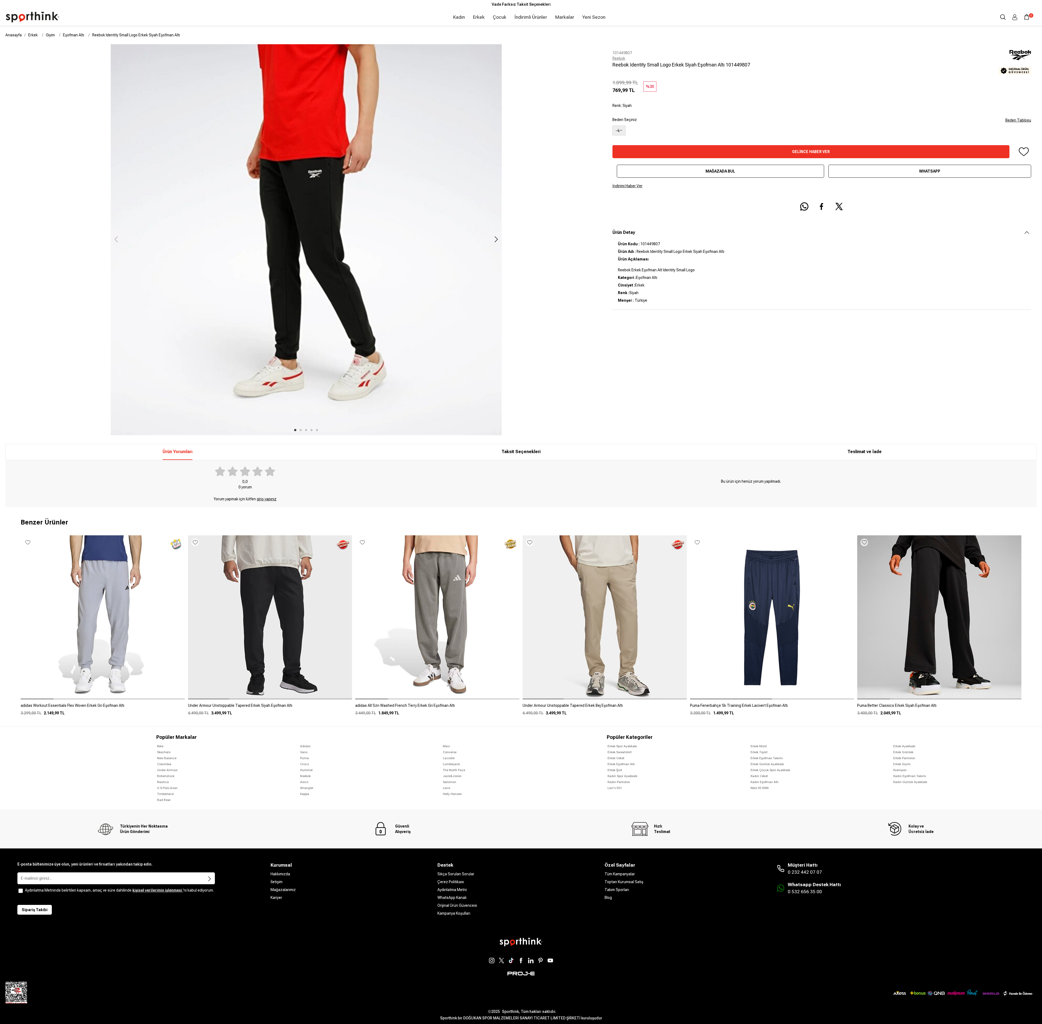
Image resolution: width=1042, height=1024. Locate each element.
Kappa (304, 794)
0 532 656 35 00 (805, 891)
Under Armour (167, 770)
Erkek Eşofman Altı (621, 764)
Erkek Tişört (759, 752)
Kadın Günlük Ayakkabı (910, 782)
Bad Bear (164, 800)
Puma (304, 758)
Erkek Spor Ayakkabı (622, 746)
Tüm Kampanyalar (620, 874)
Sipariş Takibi (34, 910)
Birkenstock (165, 776)
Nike (160, 746)
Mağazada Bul (720, 171)
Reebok (618, 58)
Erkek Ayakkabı (904, 746)
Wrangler (306, 788)
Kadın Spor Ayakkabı (622, 776)
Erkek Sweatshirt (620, 752)
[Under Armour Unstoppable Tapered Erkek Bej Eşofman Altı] (605, 707)
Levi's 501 (615, 788)
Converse (449, 752)
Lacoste (449, 758)
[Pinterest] (540, 960)
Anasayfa (13, 35)
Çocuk (499, 17)
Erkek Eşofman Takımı (767, 758)
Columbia (164, 764)
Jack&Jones (452, 776)
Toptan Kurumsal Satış (624, 882)
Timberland (165, 794)
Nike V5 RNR (760, 788)
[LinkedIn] (530, 960)
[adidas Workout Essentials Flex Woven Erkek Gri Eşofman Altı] (103, 707)
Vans (303, 752)
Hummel (306, 770)
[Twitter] (501, 960)
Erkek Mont (759, 746)
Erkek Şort (615, 770)
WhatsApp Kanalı (451, 897)
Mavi (446, 746)
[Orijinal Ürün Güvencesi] (1015, 71)
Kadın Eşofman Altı (765, 782)
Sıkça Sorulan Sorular (455, 874)
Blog (608, 897)
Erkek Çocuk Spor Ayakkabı (770, 770)
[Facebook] (521, 960)
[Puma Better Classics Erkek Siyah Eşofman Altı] (939, 707)
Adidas (305, 746)
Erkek (479, 17)
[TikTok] (511, 960)
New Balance (166, 758)
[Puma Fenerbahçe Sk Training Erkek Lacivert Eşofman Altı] (772, 707)
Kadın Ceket (759, 776)
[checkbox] (20, 891)
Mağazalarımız (283, 890)
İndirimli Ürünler (530, 17)
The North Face (454, 770)
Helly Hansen (452, 794)
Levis (446, 788)
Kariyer (276, 897)
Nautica (163, 782)
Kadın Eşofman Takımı (909, 776)
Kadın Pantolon (619, 782)
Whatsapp (929, 171)
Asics (304, 782)
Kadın (459, 17)
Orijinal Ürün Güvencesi (457, 905)
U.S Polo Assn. (167, 788)
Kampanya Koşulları (453, 913)
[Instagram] (491, 960)
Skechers (163, 752)
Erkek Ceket (616, 758)
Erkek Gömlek (903, 752)
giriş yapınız (267, 499)
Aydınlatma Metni (452, 890)
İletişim (276, 882)
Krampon (900, 770)
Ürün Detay (623, 232)
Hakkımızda (280, 874)
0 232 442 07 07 (805, 872)
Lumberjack (451, 764)
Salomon (449, 782)
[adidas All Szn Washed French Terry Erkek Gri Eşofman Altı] (437, 707)
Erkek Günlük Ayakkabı (767, 764)
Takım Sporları (617, 890)
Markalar (564, 17)
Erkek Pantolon (904, 758)
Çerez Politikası (450, 882)
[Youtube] (550, 960)
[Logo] (32, 17)
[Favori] (1023, 151)
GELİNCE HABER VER (811, 152)
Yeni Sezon (593, 17)
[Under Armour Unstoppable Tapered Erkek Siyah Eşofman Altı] (270, 707)
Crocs (304, 764)
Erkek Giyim (902, 764)
